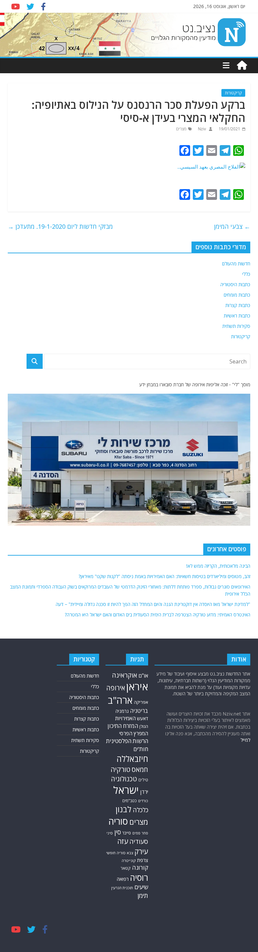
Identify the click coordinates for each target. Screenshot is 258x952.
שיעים (141, 887)
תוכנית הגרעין (122, 887)
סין (117, 832)
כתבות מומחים (237, 295)
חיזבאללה (132, 758)
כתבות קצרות (237, 305)
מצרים (181, 129)
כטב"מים (129, 801)
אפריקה (141, 702)
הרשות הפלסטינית (127, 741)
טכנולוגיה (124, 778)
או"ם (143, 675)
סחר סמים (140, 833)
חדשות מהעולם (236, 263)
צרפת (142, 860)
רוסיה (139, 877)
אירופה (115, 687)
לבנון (123, 809)
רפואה (123, 879)
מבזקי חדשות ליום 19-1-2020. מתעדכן (60, 226)
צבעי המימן (232, 226)
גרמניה (122, 711)
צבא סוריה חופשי (119, 852)
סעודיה (138, 841)
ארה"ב (120, 700)
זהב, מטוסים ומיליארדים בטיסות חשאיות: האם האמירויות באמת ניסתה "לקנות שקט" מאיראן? (164, 576)
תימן (142, 895)
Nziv (201, 129)
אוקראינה (124, 675)
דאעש (142, 718)
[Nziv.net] (241, 65)
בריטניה (139, 711)
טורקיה (120, 769)
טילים (143, 780)
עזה (122, 841)
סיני (109, 832)
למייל (245, 740)
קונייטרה (129, 860)
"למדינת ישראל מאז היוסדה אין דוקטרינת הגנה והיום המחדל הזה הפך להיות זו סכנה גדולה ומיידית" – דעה (153, 604)
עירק (141, 851)
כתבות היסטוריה (235, 284)
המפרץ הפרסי (133, 733)
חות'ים (140, 749)
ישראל (126, 790)
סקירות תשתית (236, 326)
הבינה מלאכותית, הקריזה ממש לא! (218, 566)
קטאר (126, 868)
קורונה (140, 867)
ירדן (144, 791)
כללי (246, 274)
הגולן (143, 726)
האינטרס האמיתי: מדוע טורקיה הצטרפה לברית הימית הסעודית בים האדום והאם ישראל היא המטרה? (157, 614)
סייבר (126, 833)
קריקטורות (233, 93)
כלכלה (140, 810)
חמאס (140, 769)
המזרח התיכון (123, 726)
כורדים (143, 800)
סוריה (118, 821)
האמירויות (125, 718)
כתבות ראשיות (237, 315)
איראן (137, 686)
